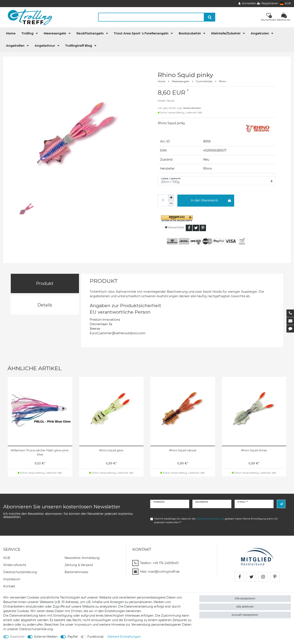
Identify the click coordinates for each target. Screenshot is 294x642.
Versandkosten (192, 108)
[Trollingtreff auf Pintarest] (275, 576)
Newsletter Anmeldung (82, 558)
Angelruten (260, 33)
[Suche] (209, 17)
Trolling (28, 33)
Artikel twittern (196, 228)
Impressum (11, 579)
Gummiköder (204, 81)
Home (10, 33)
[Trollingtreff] (28, 17)
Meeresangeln (55, 33)
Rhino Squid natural (182, 450)
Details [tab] (44, 305)
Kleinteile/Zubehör (226, 33)
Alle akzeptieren (245, 598)
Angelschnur (45, 46)
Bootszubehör (190, 33)
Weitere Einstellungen (124, 637)
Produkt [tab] (44, 283)
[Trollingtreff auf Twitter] (251, 576)
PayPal (72, 637)
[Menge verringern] (171, 204)
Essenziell (17, 637)
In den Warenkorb (204, 200)
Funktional (95, 637)
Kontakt (9, 586)
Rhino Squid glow (111, 450)
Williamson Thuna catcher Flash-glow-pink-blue (40, 452)
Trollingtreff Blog (79, 46)
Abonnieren (281, 504)
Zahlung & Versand (79, 565)
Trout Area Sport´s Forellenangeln (141, 33)
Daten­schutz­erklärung (20, 572)
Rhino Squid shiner (254, 450)
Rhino (222, 81)
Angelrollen (15, 46)
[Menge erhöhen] (171, 198)
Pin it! (203, 228)
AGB (6, 558)
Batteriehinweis (76, 572)
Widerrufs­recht (14, 565)
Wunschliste (175, 227)
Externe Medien (45, 637)
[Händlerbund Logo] (257, 556)
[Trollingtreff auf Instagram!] (263, 576)
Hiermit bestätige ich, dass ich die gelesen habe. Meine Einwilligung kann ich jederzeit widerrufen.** (216, 520)
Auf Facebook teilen (189, 228)
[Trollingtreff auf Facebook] (239, 576)
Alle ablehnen (245, 606)
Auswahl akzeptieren (245, 614)
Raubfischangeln (90, 33)
